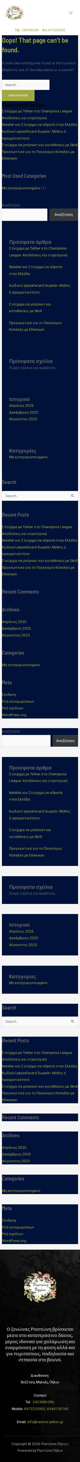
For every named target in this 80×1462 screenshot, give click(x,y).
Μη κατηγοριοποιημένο (21, 188)
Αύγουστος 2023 (23, 419)
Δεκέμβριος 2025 (23, 412)
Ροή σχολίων (12, 708)
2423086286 (32, 30)
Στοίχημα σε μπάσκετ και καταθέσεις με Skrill (40, 145)
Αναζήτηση (11, 205)
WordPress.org (14, 715)
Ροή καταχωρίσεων (18, 701)
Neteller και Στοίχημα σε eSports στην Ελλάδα (39, 124)
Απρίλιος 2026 (21, 405)
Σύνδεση (9, 694)
